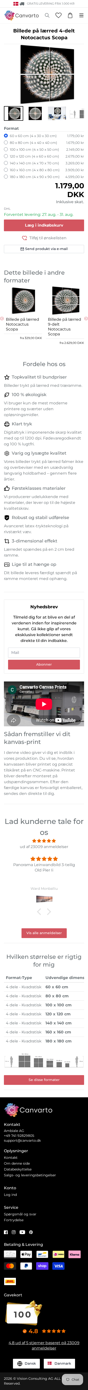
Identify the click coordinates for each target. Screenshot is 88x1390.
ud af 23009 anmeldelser (44, 846)
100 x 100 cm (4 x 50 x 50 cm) (34, 149)
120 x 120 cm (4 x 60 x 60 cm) (34, 156)
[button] (13, 113)
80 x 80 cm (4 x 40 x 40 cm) (33, 142)
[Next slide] (86, 318)
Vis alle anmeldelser (44, 933)
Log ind (10, 1194)
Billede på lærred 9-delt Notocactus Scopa (64, 326)
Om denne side (17, 1163)
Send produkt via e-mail (46, 249)
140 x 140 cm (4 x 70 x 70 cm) (34, 163)
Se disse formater (44, 1080)
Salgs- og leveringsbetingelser (30, 1175)
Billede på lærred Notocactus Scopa (22, 324)
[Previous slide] (2, 318)
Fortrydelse (13, 1220)
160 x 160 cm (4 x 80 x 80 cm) (35, 170)
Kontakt (11, 1157)
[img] (44, 841)
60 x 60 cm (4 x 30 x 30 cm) (33, 136)
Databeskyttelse (18, 1169)
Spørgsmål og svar (20, 1214)
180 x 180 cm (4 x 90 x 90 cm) (35, 177)
